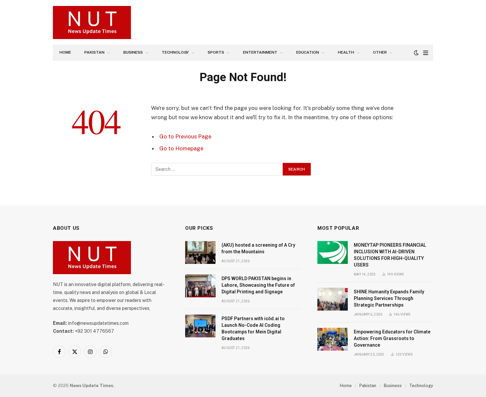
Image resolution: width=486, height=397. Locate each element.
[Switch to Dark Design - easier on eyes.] (416, 52)
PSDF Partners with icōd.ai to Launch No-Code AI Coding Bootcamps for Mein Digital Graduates (253, 328)
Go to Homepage (181, 148)
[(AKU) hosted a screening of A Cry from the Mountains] (200, 252)
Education (307, 52)
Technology (175, 52)
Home (65, 52)
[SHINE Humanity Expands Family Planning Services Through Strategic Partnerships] (332, 299)
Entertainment (260, 52)
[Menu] (425, 52)
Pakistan (94, 52)
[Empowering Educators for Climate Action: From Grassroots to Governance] (332, 339)
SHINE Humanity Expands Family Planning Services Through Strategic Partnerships (389, 298)
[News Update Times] (92, 22)
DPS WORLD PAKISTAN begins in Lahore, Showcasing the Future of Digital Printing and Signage (258, 285)
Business (133, 52)
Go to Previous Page (185, 136)
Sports (216, 52)
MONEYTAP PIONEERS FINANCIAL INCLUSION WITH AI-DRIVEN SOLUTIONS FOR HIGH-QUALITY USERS (390, 255)
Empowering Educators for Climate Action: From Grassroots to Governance (392, 338)
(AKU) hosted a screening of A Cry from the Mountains (258, 248)
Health (346, 52)
